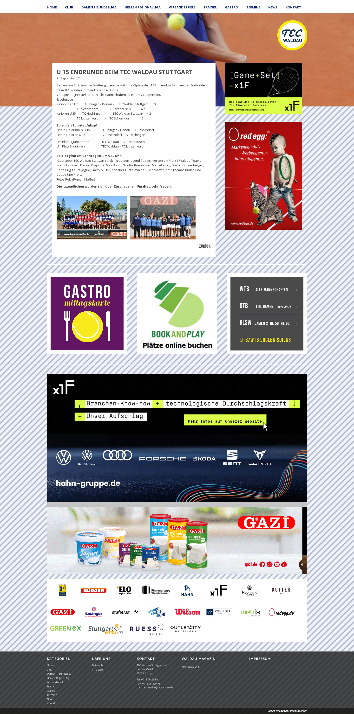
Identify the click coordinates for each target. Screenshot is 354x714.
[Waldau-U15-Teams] (163, 217)
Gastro (231, 7)
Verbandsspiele (182, 7)
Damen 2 (261, 323)
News (272, 7)
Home (52, 7)
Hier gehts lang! (191, 666)
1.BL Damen (265, 306)
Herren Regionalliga (143, 7)
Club (69, 7)
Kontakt (293, 7)
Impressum (98, 669)
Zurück (205, 246)
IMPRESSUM (260, 658)
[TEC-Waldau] (292, 35)
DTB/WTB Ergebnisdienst (266, 340)
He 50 (274, 323)
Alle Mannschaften (272, 289)
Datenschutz (99, 665)
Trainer (210, 7)
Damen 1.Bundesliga (99, 7)
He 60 (285, 323)
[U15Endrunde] (92, 217)
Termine (253, 7)
